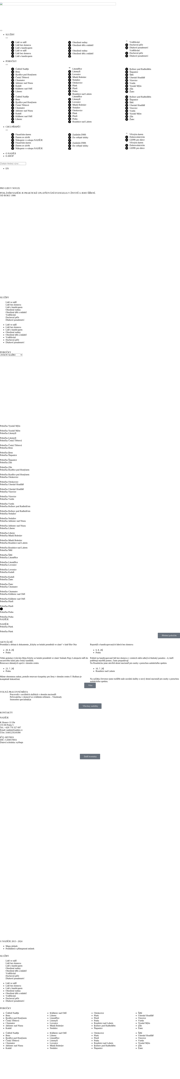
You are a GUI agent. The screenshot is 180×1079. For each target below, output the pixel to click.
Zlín (131, 89)
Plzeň (74, 88)
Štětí (131, 75)
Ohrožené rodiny (79, 42)
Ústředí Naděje (22, 69)
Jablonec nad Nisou (24, 83)
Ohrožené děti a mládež (82, 45)
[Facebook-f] (11, 175)
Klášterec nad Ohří (23, 88)
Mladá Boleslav (79, 77)
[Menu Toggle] (1, 30)
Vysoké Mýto (135, 86)
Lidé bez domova (23, 45)
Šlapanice (134, 72)
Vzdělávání (135, 42)
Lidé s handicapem (23, 48)
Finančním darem (23, 134)
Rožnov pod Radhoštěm (140, 69)
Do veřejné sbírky (80, 137)
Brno (17, 72)
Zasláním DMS (79, 134)
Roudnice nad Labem (82, 94)
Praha (74, 91)
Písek (74, 85)
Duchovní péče (136, 45)
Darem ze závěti (22, 137)
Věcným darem (136, 134)
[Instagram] (3, 175)
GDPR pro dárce (137, 140)
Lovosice (76, 74)
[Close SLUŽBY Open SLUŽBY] (7, 37)
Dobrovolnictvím (137, 137)
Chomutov (20, 80)
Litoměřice (77, 69)
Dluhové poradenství (139, 47)
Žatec (132, 91)
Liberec (18, 91)
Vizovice (133, 80)
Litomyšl (76, 71)
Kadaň (18, 86)
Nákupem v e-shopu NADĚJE (29, 140)
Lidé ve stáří (20, 42)
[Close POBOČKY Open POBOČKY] (7, 64)
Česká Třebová (22, 77)
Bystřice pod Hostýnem (25, 74)
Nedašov (76, 80)
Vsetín (132, 83)
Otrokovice (77, 83)
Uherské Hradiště (137, 77)
